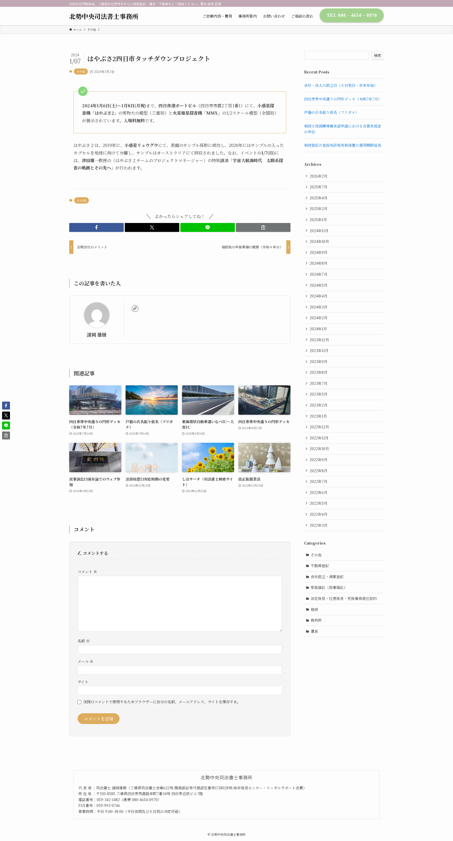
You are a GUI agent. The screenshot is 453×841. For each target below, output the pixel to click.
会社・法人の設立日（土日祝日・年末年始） (341, 85)
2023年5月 (318, 394)
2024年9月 (318, 252)
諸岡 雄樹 (97, 334)
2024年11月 (319, 230)
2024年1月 (318, 328)
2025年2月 (318, 208)
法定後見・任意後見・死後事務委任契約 (344, 598)
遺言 (314, 631)
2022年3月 (318, 525)
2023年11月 (319, 350)
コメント (87, 571)
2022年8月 (318, 470)
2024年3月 (318, 307)
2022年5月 (318, 503)
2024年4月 (318, 296)
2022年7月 (318, 481)
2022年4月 (318, 514)
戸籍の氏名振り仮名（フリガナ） (331, 112)
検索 (377, 55)
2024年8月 (318, 263)
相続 (314, 609)
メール (85, 661)
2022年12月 (319, 426)
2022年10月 (319, 448)
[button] (96, 227)
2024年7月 (318, 274)
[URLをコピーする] (263, 227)
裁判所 (316, 620)
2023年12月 (319, 339)
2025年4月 (318, 197)
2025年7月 (318, 186)
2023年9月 (318, 361)
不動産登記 (320, 565)
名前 (84, 640)
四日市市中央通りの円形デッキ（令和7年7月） (343, 99)
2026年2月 (318, 176)
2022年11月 (319, 437)
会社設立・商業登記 (327, 576)
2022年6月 (318, 492)
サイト (83, 681)
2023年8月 (318, 372)
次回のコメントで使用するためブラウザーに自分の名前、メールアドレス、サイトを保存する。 (162, 701)
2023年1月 (318, 416)
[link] (135, 308)
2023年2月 (318, 405)
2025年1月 (318, 219)
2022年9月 (318, 459)
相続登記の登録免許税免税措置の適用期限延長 (342, 145)
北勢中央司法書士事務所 (103, 16)
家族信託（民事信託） (329, 587)
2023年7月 (318, 383)
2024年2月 (318, 317)
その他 (81, 71)
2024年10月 (319, 241)
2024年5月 (318, 285)
